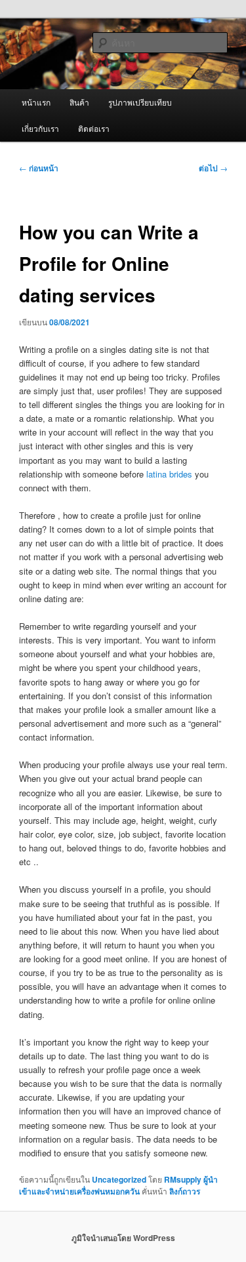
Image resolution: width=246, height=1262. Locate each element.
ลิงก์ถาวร (184, 1191)
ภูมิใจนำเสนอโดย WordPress (123, 1238)
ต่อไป (213, 168)
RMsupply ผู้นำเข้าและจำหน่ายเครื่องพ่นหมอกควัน (118, 1185)
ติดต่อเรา (94, 128)
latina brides (169, 474)
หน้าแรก (36, 102)
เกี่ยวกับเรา (40, 128)
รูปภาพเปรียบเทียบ (140, 102)
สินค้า (79, 102)
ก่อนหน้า (38, 168)
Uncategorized (119, 1179)
